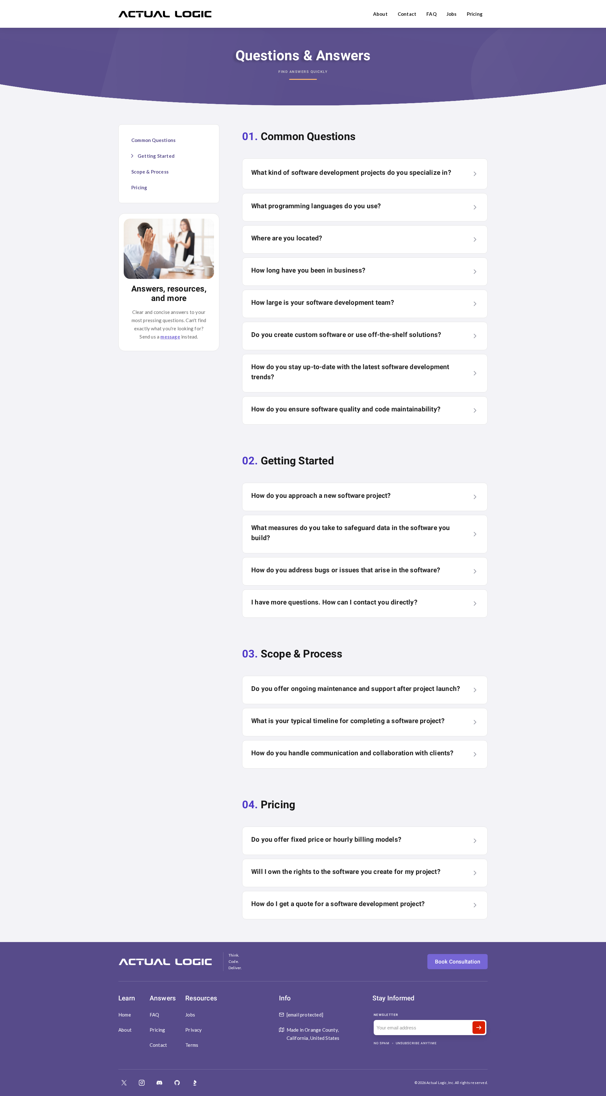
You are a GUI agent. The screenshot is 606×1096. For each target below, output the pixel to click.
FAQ (431, 14)
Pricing (475, 14)
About (380, 14)
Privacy (193, 1030)
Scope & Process (150, 171)
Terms (191, 1045)
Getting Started (156, 156)
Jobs (452, 14)
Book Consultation (457, 961)
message (170, 336)
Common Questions (153, 140)
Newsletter (386, 1014)
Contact (407, 14)
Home (124, 1014)
